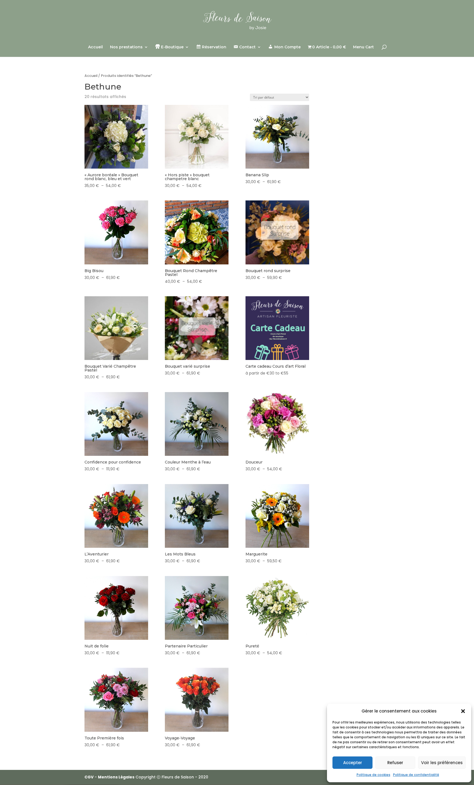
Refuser (395, 763)
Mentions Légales (116, 777)
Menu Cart (363, 47)
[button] (463, 711)
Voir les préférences (442, 763)
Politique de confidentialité (416, 774)
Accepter (352, 763)
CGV (89, 777)
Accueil (95, 47)
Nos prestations (126, 47)
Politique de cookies (373, 774)
